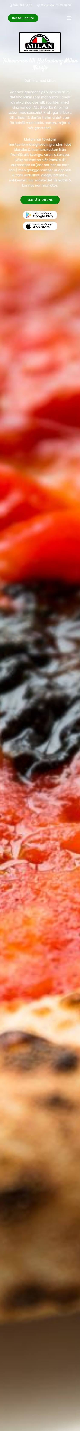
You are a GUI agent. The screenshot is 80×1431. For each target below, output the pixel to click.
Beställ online (23, 18)
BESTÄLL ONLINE (40, 200)
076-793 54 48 (22, 5)
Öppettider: (56, 5)
